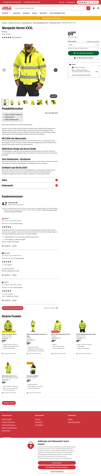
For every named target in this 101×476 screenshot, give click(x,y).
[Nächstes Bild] (56, 70)
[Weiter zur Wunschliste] (94, 8)
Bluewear (4, 31)
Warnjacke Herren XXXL (69, 22)
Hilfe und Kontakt (7, 419)
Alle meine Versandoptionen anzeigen (81, 75)
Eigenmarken (38, 422)
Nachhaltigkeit (39, 425)
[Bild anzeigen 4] (26, 102)
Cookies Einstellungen (57, 471)
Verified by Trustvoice (50, 308)
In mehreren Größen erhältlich (9, 353)
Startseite (4, 22)
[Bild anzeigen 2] (12, 102)
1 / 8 (52, 96)
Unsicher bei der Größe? (93, 41)
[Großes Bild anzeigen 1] (30, 70)
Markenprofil (7, 185)
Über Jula (62, 2)
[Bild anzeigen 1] (5, 102)
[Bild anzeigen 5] (33, 102)
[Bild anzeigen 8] (53, 102)
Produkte (5, 13)
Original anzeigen (18, 223)
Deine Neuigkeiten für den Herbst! (51, 18)
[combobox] (52, 8)
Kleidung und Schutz (14, 22)
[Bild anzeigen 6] (40, 102)
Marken (34, 13)
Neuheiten (26, 13)
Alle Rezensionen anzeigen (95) (12, 308)
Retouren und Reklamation (9, 428)
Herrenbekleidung (27, 22)
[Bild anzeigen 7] (47, 102)
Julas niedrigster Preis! (57, 13)
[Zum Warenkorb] (98, 8)
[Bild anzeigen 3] (19, 102)
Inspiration (16, 13)
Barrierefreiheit (6, 430)
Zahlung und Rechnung (8, 425)
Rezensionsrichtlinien (74, 422)
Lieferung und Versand (8, 422)
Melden (14, 246)
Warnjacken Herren (55, 22)
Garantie (70, 419)
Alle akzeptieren (57, 463)
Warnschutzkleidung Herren (41, 22)
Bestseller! (43, 13)
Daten (4, 180)
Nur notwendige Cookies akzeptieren (57, 467)
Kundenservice (71, 2)
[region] (50, 457)
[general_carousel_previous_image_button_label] (4, 70)
